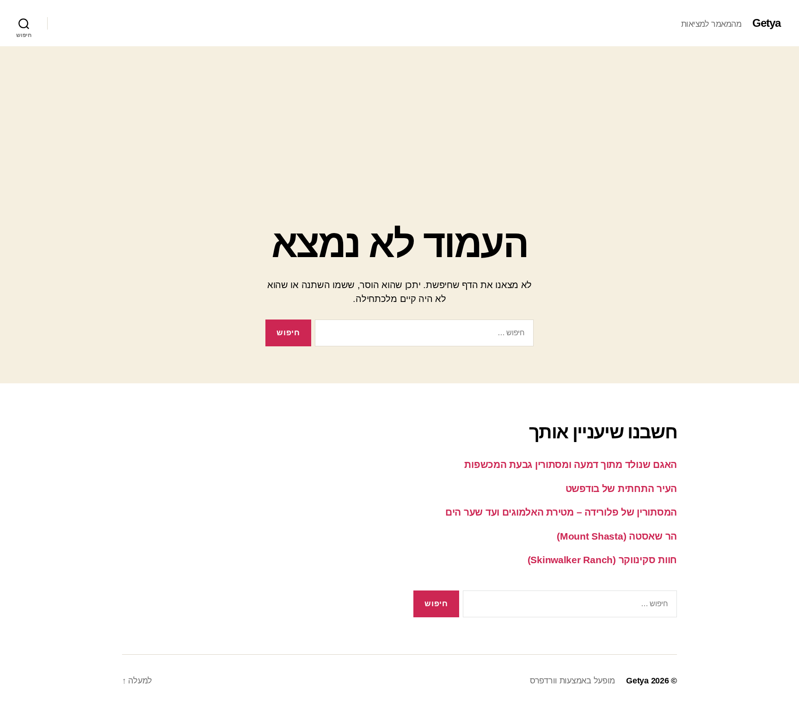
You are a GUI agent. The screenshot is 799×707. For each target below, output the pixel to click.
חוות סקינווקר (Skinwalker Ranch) (602, 559)
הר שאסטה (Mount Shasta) (617, 536)
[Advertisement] (399, 115)
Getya (766, 23)
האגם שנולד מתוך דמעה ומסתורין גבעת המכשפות (570, 464)
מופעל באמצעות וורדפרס (572, 680)
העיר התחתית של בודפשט (621, 488)
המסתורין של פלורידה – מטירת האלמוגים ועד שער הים (561, 512)
